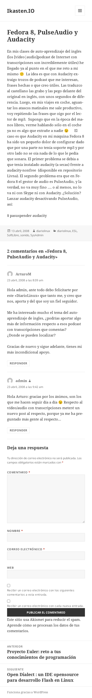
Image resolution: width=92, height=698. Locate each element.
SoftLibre (13, 235)
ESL (74, 231)
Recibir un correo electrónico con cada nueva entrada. (45, 606)
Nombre (15, 531)
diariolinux (43, 231)
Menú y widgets (80, 15)
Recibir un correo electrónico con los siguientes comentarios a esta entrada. (40, 592)
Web (10, 568)
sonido (24, 235)
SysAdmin (36, 235)
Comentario (18, 472)
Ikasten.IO (21, 10)
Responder (18, 363)
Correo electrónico (26, 549)
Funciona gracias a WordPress (27, 692)
